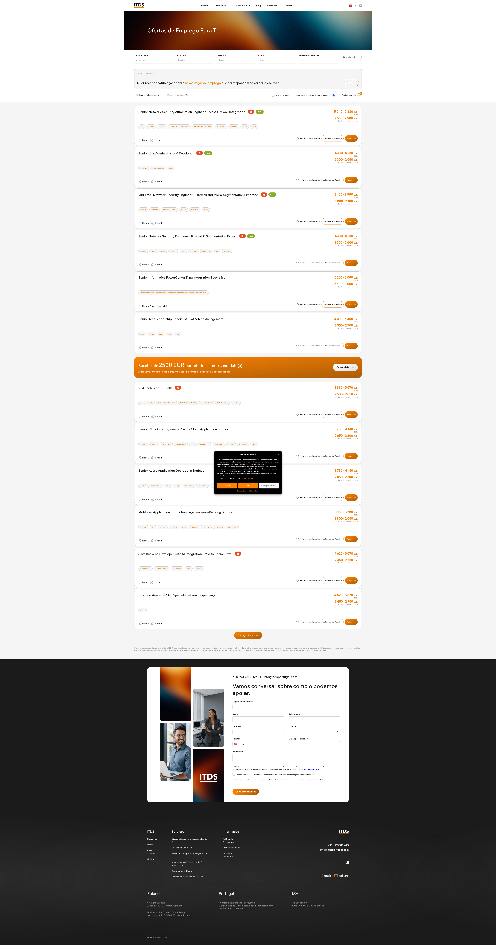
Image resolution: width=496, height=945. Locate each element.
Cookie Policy (247, 478)
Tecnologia (180, 55)
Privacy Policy (254, 491)
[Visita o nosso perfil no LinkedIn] (360, 5)
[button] (278, 454)
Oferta (204, 5)
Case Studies (243, 5)
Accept (226, 485)
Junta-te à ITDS (222, 5)
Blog (258, 5)
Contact (288, 5)
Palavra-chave (141, 55)
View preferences (269, 485)
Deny (248, 485)
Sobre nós (272, 5)
